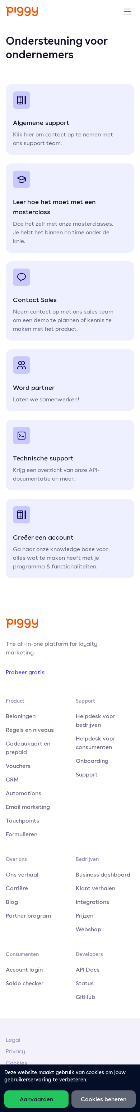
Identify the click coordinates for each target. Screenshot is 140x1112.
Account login (24, 969)
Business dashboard (103, 874)
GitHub (85, 997)
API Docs (87, 969)
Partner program (28, 915)
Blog (12, 902)
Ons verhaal (22, 874)
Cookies (16, 1063)
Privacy (15, 1051)
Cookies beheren (103, 1099)
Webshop (88, 929)
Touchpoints (22, 820)
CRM (12, 779)
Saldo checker (24, 983)
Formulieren (21, 834)
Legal (13, 1040)
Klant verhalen (95, 888)
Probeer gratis (25, 672)
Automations (23, 793)
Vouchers (18, 766)
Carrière (17, 888)
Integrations (92, 902)
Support (87, 774)
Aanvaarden (36, 1099)
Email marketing (28, 807)
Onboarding (92, 761)
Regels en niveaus (30, 730)
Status (85, 983)
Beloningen (21, 716)
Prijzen (84, 915)
